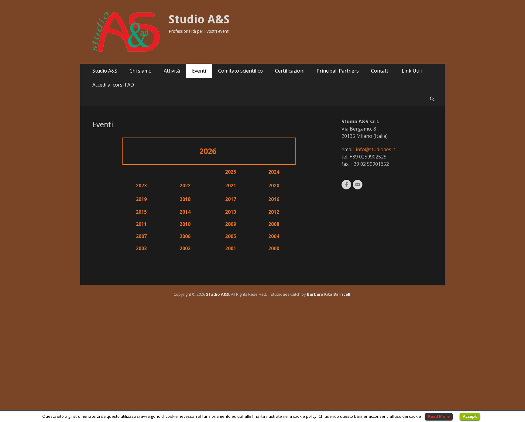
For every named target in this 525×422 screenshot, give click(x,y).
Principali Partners (338, 70)
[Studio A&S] (126, 32)
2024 (273, 171)
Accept (470, 416)
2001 (230, 248)
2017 (230, 199)
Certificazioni (289, 70)
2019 (141, 199)
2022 (185, 185)
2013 (230, 212)
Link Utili (412, 70)
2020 (273, 185)
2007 (141, 236)
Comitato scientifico (240, 70)
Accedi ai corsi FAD (113, 84)
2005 (230, 236)
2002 (185, 248)
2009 (230, 224)
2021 (230, 185)
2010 (185, 224)
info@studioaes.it (375, 149)
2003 (141, 248)
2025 (230, 171)
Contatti (380, 70)
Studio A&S (199, 19)
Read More (439, 416)
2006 (185, 236)
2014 (185, 212)
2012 (273, 212)
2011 (141, 224)
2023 (141, 185)
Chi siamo (140, 70)
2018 (185, 199)
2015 (141, 212)
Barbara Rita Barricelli (329, 294)
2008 (273, 224)
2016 (273, 199)
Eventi (199, 70)
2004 (273, 236)
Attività (172, 70)
